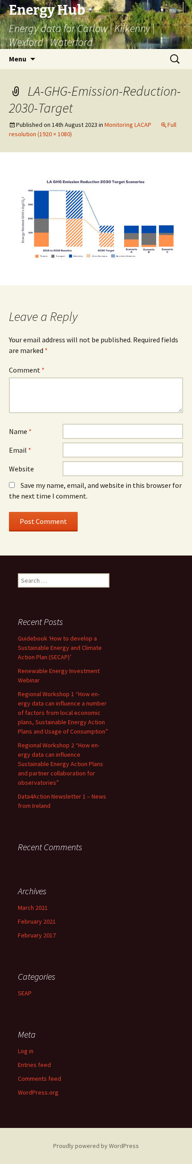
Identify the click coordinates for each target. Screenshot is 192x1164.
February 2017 (37, 935)
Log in (25, 1051)
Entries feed (34, 1065)
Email (20, 450)
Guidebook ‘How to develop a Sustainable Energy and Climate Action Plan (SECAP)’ (60, 647)
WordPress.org (38, 1092)
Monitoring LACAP (127, 125)
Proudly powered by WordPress (96, 1146)
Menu (17, 58)
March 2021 (33, 908)
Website (21, 468)
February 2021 (37, 921)
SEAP (25, 993)
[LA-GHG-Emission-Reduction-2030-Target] (96, 218)
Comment (27, 369)
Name (20, 431)
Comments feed (39, 1079)
